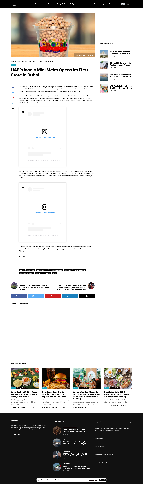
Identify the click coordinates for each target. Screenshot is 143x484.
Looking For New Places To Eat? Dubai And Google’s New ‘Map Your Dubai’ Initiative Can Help (87, 395)
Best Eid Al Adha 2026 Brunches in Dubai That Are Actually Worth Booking (117, 394)
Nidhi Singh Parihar (19, 407)
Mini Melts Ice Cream (26, 273)
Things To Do (21, 388)
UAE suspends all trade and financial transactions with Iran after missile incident (76, 468)
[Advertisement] (116, 26)
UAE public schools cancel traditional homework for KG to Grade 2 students (121, 88)
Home (12, 61)
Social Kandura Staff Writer (24, 80)
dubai (22, 270)
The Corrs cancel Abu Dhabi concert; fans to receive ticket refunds (76, 431)
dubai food (30, 270)
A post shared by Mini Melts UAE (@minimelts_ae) (44, 160)
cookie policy (93, 480)
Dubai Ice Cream (42, 270)
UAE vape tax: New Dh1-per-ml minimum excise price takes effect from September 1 (75, 456)
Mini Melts (68, 270)
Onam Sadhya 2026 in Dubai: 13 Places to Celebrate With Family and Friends (24, 394)
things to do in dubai (43, 273)
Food (18, 61)
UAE (54, 273)
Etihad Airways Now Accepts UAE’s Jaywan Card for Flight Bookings (74, 444)
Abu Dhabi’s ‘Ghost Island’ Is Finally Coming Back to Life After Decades (121, 76)
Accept (102, 480)
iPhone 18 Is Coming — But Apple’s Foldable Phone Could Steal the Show (120, 65)
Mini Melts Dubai (80, 270)
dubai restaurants (56, 270)
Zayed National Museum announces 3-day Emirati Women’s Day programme (121, 53)
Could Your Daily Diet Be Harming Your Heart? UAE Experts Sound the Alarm (54, 394)
